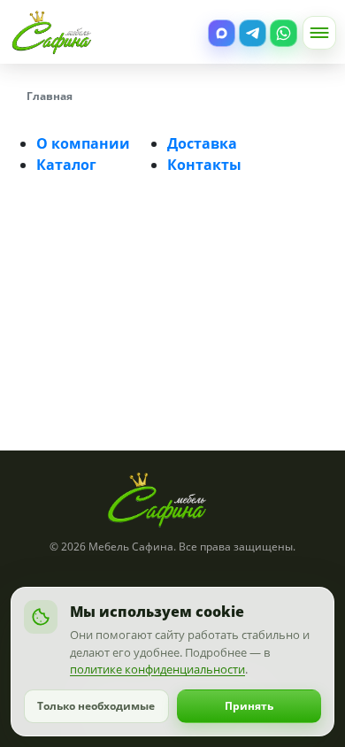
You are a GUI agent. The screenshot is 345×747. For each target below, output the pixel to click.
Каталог (66, 164)
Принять (249, 705)
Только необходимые (96, 705)
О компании (83, 143)
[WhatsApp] (283, 33)
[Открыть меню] (319, 33)
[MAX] (221, 33)
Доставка (202, 143)
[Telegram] (252, 33)
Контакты (204, 164)
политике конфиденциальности (157, 669)
